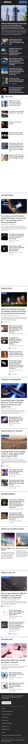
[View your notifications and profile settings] (23, 2)
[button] (25, 2)
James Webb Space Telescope (9, 384)
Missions (4, 293)
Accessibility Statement (7, 723)
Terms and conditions (6, 714)
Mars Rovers (5, 435)
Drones (4, 644)
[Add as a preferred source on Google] (6, 702)
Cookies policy (5, 720)
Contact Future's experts (7, 711)
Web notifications (6, 729)
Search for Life (6, 577)
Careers (3, 732)
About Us (4, 708)
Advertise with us (5, 726)
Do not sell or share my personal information (11, 735)
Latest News (9, 97)
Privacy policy (5, 717)
